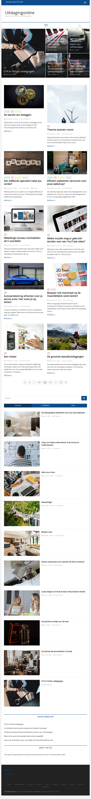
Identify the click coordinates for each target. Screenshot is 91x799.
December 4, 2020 (54, 188)
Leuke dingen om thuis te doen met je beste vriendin (63, 591)
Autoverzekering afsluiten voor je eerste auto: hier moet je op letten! (23, 299)
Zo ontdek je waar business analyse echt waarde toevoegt (56, 42)
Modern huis (46, 532)
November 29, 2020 (11, 245)
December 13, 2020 (11, 119)
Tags (73, 405)
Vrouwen (18, 111)
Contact (80, 784)
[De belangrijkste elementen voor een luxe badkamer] (22, 413)
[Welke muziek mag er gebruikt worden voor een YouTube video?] (67, 219)
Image (35, 188)
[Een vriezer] (24, 337)
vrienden (7, 770)
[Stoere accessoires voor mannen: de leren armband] (22, 562)
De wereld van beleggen (17, 114)
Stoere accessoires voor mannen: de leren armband (62, 562)
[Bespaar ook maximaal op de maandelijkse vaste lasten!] (67, 274)
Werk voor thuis (48, 472)
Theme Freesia (29, 791)
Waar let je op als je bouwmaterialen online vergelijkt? (56, 67)
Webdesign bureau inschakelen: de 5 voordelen (22, 239)
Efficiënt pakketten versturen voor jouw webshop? (66, 182)
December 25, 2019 (48, 505)
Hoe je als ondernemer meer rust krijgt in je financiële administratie (77, 66)
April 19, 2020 (46, 448)
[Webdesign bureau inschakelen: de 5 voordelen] (24, 218)
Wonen (53, 289)
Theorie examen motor (60, 129)
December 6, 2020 (54, 134)
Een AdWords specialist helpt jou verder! (23, 182)
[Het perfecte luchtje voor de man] (22, 621)
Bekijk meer (9, 131)
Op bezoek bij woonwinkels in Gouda (56, 651)
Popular (18, 405)
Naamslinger (46, 502)
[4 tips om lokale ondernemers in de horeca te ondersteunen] (22, 442)
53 (61, 382)
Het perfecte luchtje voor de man (55, 621)
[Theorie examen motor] (67, 104)
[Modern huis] (22, 532)
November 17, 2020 (11, 361)
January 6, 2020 (47, 595)
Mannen (7, 111)
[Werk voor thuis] (22, 472)
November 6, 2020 (54, 361)
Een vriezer (10, 356)
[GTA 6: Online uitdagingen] (22, 681)
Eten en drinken (19, 784)
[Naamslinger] (22, 502)
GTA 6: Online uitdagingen (19, 71)
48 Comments (57, 416)
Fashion (30, 784)
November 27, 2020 (54, 246)
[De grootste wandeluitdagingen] (67, 337)
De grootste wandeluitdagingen (65, 356)
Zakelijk (25, 177)
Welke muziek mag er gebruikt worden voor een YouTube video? (66, 240)
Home (9, 784)
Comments (45, 405)
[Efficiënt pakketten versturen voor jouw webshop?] (67, 162)
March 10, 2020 (47, 655)
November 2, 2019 (48, 535)
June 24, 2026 (75, 74)
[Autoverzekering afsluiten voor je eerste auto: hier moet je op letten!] (24, 276)
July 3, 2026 (53, 50)
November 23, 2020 (54, 300)
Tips (5, 67)
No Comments (25, 119)
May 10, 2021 (46, 416)
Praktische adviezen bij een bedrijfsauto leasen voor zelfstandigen (77, 41)
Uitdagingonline (20, 12)
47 (51, 382)
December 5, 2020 (11, 188)
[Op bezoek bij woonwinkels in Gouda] (22, 651)
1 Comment (56, 448)
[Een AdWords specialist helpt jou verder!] (24, 162)
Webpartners (8, 774)
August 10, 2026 (10, 74)
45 (40, 382)
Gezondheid (45, 786)
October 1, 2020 (47, 565)
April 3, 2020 (46, 625)
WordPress (38, 791)
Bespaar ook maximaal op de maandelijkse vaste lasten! (64, 294)
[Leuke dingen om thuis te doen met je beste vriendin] (22, 592)
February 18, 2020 (48, 475)
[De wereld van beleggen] (24, 96)
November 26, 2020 (11, 306)
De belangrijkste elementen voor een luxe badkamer (63, 412)
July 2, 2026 (53, 74)
